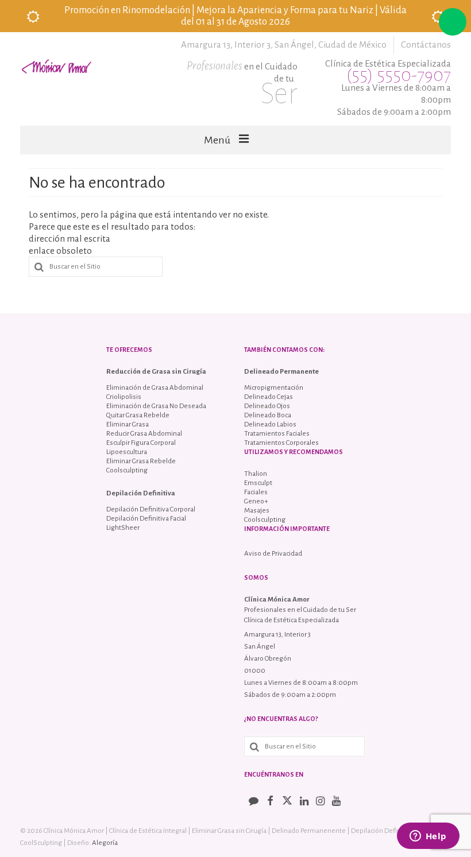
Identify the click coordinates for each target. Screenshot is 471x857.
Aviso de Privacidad (273, 553)
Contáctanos (426, 44)
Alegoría (105, 843)
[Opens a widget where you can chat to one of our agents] (428, 837)
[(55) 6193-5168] (452, 22)
